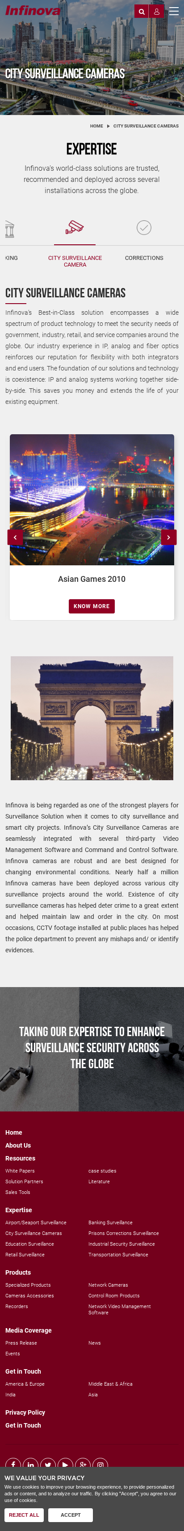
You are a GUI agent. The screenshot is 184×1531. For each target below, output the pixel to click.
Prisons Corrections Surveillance (123, 1233)
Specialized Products (28, 1285)
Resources (20, 1158)
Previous (15, 537)
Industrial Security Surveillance (121, 1244)
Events (12, 1354)
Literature (99, 1182)
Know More (92, 606)
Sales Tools (17, 1192)
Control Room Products (114, 1296)
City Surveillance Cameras (33, 1233)
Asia (93, 1395)
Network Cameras (108, 1285)
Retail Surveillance (25, 1255)
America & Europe (25, 1384)
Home (96, 125)
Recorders (16, 1306)
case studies (102, 1171)
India (10, 1395)
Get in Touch (23, 1371)
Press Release (21, 1343)
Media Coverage (28, 1330)
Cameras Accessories (29, 1296)
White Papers (20, 1171)
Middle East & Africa (110, 1384)
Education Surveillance (29, 1244)
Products (18, 1272)
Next (168, 537)
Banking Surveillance (110, 1223)
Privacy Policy (25, 1412)
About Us (18, 1145)
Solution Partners (24, 1182)
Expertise (18, 1210)
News (94, 1343)
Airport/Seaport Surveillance (36, 1223)
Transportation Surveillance (118, 1255)
